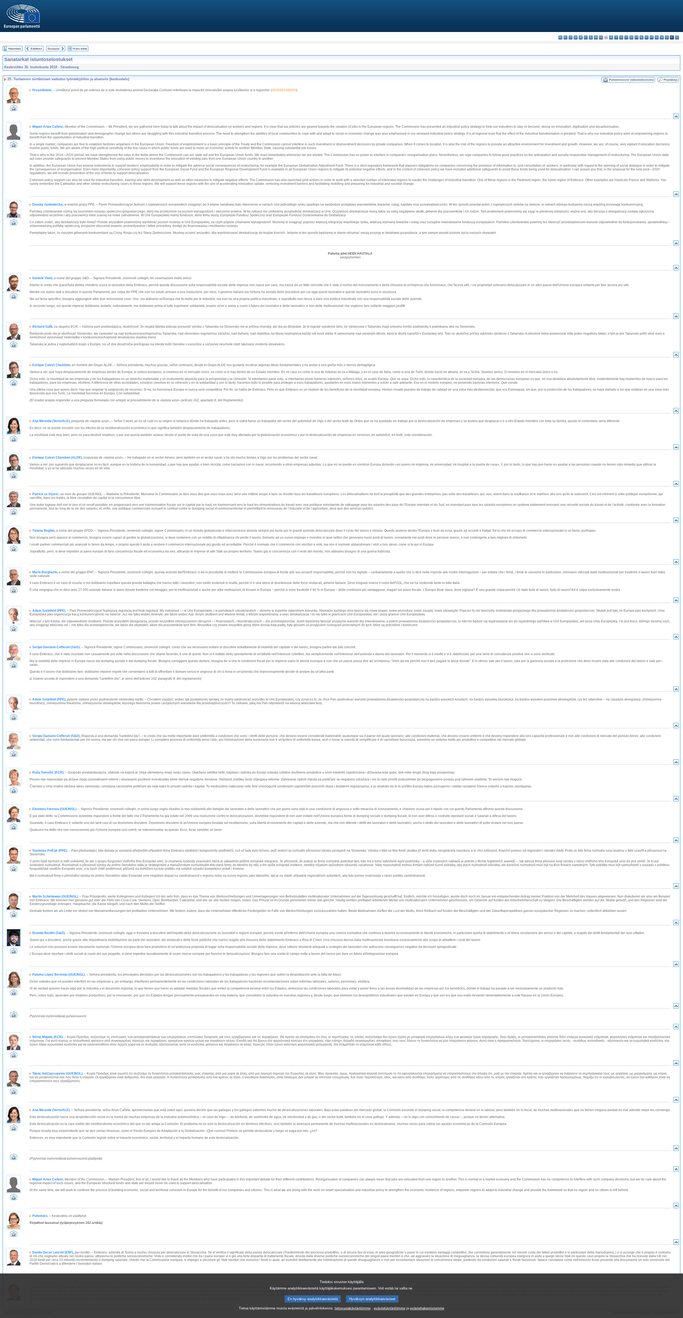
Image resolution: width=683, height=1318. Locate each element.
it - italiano (616, 37)
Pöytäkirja (670, 79)
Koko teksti (80, 48)
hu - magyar (631, 37)
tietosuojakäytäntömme (353, 1308)
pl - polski (647, 37)
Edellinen (36, 48)
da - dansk (576, 37)
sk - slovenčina (662, 37)
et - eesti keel (586, 37)
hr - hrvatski (611, 37)
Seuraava (53, 48)
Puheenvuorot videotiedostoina (631, 79)
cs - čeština (571, 37)
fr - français (601, 37)
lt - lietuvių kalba (626, 37)
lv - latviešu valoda (621, 37)
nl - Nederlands (642, 37)
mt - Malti (636, 37)
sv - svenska (677, 37)
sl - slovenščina (667, 37)
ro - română (657, 37)
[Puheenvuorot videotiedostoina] (13, 109)
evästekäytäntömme (389, 1308)
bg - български (560, 37)
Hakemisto (14, 48)
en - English (596, 37)
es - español (565, 37)
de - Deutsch (581, 37)
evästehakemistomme (427, 1308)
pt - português (652, 37)
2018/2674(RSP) (284, 90)
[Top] (676, 117)
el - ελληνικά (591, 37)
